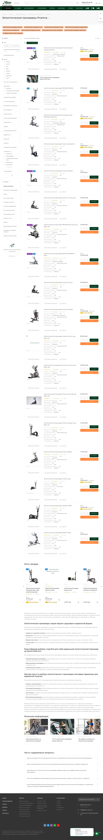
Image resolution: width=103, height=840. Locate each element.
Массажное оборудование (26, 803)
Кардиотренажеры (24, 801)
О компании (60, 798)
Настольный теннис (24, 809)
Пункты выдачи (7, 801)
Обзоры (4, 807)
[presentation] (23, 586)
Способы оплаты (41, 801)
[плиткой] (96, 38)
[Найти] (77, 3)
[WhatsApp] (54, 825)
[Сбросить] (12, 175)
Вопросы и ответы (42, 810)
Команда (58, 805)
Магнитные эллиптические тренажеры (52, 30)
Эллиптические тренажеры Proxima (54, 27)
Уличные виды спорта (24, 813)
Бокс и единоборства (24, 816)
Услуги (4, 810)
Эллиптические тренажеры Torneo (33, 27)
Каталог (21, 798)
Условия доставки (41, 803)
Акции (4, 798)
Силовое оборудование (25, 805)
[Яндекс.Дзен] (58, 825)
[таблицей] (100, 38)
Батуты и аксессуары (24, 807)
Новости (58, 803)
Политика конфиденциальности (35, 832)
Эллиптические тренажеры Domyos (30, 30)
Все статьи (98, 716)
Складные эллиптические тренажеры (13, 33)
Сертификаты (60, 807)
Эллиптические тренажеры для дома (12, 27)
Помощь (40, 798)
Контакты (5, 813)
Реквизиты (59, 809)
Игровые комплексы (24, 811)
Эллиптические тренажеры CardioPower (75, 30)
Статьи (4, 804)
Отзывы (58, 801)
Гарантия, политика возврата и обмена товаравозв (42, 807)
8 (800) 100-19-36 (87, 2)
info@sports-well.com (86, 810)
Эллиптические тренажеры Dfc (11, 30)
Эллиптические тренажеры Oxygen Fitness (76, 27)
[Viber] (51, 825)
